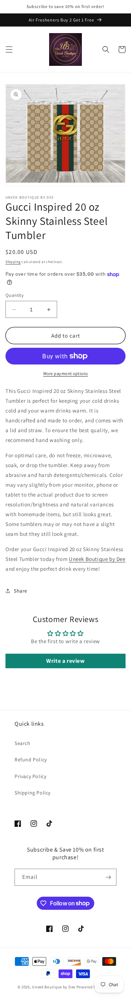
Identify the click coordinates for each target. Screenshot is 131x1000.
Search (23, 743)
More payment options (65, 373)
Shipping (13, 261)
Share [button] (20, 590)
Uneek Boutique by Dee (97, 558)
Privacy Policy (30, 776)
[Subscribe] (108, 877)
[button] (9, 49)
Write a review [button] (65, 661)
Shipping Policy (33, 792)
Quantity (14, 295)
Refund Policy (31, 759)
